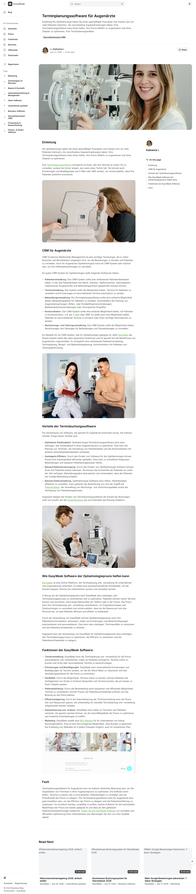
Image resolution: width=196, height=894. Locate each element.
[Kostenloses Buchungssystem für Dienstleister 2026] (115, 861)
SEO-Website (86, 720)
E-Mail (76, 314)
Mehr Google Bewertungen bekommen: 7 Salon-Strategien (166, 879)
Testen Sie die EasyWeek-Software (98, 810)
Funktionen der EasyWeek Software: (164, 184)
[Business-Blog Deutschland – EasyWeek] (16, 4)
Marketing (175, 884)
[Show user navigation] (189, 3)
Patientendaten (52, 487)
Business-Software (126, 884)
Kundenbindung (75, 500)
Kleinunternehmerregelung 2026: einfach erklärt (61, 879)
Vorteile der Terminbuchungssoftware (165, 173)
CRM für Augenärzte (157, 169)
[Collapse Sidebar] (4, 3)
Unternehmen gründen (76, 884)
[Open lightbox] (188, 67)
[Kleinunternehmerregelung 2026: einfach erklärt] (63, 861)
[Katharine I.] (45, 50)
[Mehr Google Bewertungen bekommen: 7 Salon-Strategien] (168, 861)
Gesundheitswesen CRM (54, 37)
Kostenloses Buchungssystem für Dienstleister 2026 (109, 879)
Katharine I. (58, 49)
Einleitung (152, 165)
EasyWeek (123, 335)
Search (77, 4)
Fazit (150, 188)
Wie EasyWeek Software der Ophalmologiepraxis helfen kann (162, 178)
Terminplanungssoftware (59, 165)
